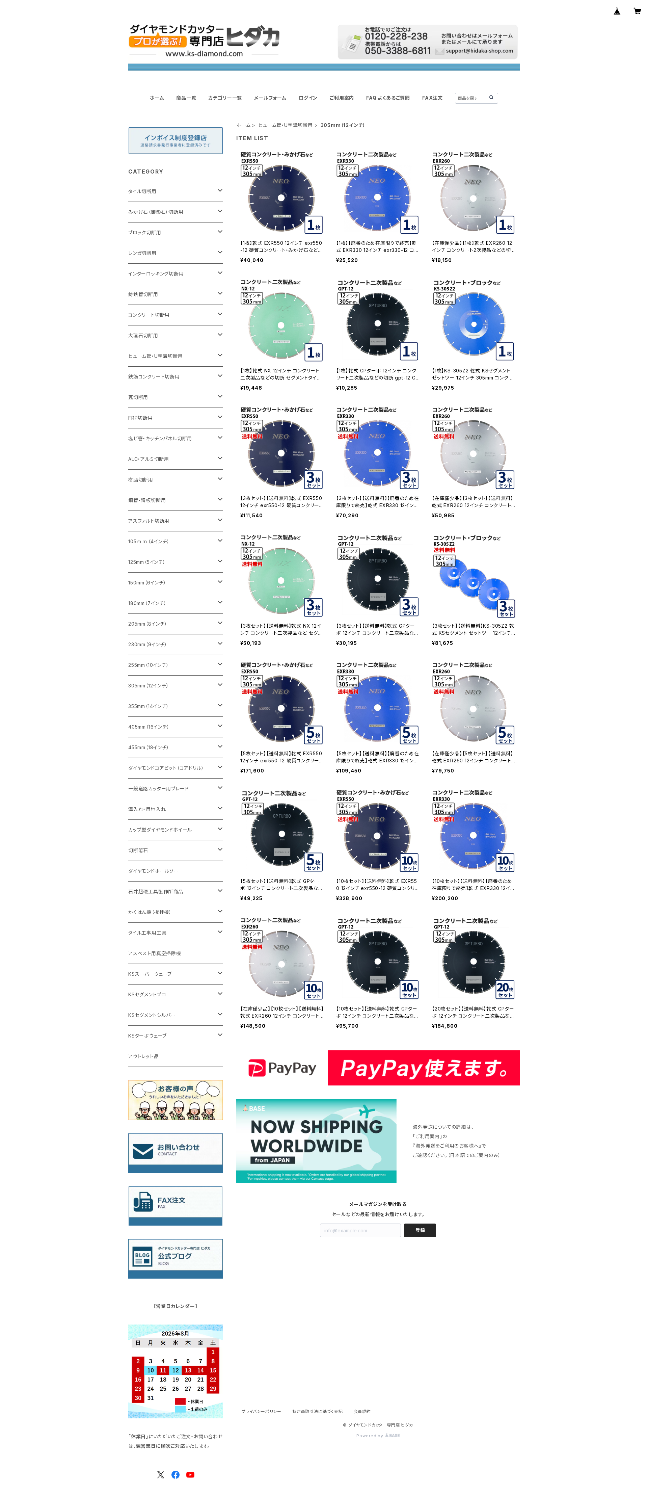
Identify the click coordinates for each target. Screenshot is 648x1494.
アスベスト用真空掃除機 (154, 953)
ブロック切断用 (144, 232)
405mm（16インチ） (149, 727)
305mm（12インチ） (148, 685)
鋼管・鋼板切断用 (147, 500)
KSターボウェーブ (147, 1036)
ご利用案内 (342, 98)
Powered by (370, 1435)
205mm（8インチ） (147, 624)
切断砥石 (138, 850)
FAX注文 (432, 98)
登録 (420, 1230)
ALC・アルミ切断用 (148, 459)
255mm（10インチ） (148, 665)
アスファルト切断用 (148, 521)
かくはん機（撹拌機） (150, 912)
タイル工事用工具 (147, 933)
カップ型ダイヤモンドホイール (160, 830)
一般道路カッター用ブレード (158, 788)
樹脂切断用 (140, 479)
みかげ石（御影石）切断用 (156, 212)
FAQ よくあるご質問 (388, 98)
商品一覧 (186, 98)
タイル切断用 (142, 191)
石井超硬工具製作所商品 (155, 891)
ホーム (157, 98)
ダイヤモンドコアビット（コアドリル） (166, 768)
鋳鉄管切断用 (143, 294)
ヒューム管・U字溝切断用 (285, 125)
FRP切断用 (140, 418)
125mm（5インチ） (147, 562)
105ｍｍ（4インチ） (149, 541)
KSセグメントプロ (147, 994)
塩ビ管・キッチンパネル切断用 (160, 438)
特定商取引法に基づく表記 (317, 1411)
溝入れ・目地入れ (147, 809)
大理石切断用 (143, 335)
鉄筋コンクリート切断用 (154, 376)
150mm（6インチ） (147, 582)
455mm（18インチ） (148, 747)
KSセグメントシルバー (152, 1015)
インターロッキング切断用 (156, 274)
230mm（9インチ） (147, 644)
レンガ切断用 (142, 253)
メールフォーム (270, 98)
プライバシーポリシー (261, 1411)
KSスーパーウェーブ (150, 974)
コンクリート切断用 (149, 315)
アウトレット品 (143, 1056)
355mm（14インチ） (148, 706)
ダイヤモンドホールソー (153, 871)
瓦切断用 (138, 397)
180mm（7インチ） (147, 603)
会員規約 (362, 1411)
